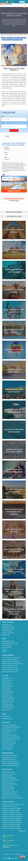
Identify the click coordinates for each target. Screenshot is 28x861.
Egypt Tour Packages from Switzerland (13, 822)
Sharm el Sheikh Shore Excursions (12, 763)
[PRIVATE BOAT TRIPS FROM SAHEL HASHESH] (14, 424)
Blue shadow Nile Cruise (9, 731)
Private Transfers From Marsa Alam (12, 657)
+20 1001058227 (10, 835)
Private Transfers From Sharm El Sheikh (13, 663)
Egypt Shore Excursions (9, 628)
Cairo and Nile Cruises (9, 772)
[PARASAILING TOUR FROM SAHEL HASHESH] (14, 344)
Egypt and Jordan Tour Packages (11, 796)
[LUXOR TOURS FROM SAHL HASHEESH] (14, 225)
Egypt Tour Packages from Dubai (11, 810)
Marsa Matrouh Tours (9, 700)
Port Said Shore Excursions (10, 755)
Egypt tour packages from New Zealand (13, 816)
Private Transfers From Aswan (11, 667)
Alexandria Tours (8, 678)
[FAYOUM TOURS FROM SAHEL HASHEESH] (14, 484)
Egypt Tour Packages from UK (11, 806)
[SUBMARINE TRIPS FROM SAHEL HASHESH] (14, 384)
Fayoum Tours (7, 690)
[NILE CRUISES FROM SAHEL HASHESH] (14, 324)
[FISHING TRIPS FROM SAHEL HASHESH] (14, 584)
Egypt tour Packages (8, 786)
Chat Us (22, 856)
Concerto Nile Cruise (8, 745)
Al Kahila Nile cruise (8, 749)
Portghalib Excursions (9, 702)
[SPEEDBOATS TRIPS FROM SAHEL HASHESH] (14, 404)
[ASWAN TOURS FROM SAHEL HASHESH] (14, 364)
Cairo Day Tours (7, 682)
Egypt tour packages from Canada (12, 812)
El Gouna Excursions (9, 686)
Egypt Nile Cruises (8, 630)
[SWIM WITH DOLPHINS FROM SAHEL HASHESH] (14, 464)
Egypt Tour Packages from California (12, 820)
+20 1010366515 (10, 840)
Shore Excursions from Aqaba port (12, 765)
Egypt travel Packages (9, 790)
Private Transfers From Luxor (11, 665)
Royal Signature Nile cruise (10, 735)
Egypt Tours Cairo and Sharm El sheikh (13, 798)
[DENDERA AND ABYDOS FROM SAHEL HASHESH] (14, 444)
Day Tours (9, 38)
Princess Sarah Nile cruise (10, 743)
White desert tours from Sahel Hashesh (12, 39)
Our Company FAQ (6, 647)
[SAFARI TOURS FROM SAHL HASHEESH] (14, 284)
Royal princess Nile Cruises (10, 725)
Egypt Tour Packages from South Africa (13, 814)
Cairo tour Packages (8, 782)
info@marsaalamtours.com (12, 845)
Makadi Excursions (8, 696)
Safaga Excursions (8, 704)
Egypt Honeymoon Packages (10, 792)
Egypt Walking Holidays (9, 788)
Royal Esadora (7, 733)
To (1, 123)
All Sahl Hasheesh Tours (14, 199)
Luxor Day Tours (7, 694)
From (2, 116)
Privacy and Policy (6, 645)
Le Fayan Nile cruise (8, 747)
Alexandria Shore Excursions (10, 757)
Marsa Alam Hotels (8, 718)
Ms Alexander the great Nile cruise (12, 739)
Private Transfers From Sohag (11, 671)
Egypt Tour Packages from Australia (12, 808)
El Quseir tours (7, 688)
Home (3, 38)
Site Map (4, 651)
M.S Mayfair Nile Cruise (9, 741)
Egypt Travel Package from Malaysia (12, 828)
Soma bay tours (7, 710)
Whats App (7, 837)
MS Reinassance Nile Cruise (10, 729)
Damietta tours (7, 684)
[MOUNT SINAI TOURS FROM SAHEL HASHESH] (14, 544)
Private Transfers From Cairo (10, 659)
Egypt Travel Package (9, 632)
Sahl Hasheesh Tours (20, 38)
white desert (20, 73)
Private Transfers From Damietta (11, 669)
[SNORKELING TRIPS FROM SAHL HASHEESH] (14, 264)
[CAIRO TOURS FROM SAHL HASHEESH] (14, 244)
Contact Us (4, 649)
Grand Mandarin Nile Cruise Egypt (12, 727)
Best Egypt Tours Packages (10, 794)
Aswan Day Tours (8, 680)
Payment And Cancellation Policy (10, 643)
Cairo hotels (6, 716)
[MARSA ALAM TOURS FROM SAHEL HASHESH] (14, 564)
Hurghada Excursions (9, 692)
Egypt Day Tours (7, 624)
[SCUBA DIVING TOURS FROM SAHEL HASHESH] (14, 304)
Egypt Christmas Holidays (10, 778)
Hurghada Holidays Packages (11, 784)
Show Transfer (14, 130)
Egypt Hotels (7, 634)
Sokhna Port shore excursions (11, 761)
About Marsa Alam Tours (8, 641)
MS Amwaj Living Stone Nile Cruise (12, 737)
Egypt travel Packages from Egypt (12, 826)
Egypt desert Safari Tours (10, 774)
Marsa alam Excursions (9, 698)
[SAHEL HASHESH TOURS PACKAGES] (14, 524)
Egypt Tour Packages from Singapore (12, 818)
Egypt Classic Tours (8, 776)
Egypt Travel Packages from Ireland (12, 824)
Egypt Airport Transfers (9, 626)
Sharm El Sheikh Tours (9, 708)
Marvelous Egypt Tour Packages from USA (14, 804)
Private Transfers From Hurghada (12, 661)
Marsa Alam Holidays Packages (11, 780)
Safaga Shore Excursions (10, 759)
